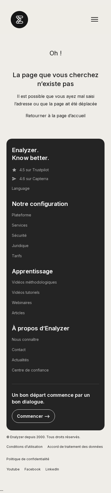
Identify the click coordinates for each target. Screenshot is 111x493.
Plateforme (21, 215)
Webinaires (22, 302)
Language (21, 188)
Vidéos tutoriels (26, 292)
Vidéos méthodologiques (34, 282)
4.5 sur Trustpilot (34, 169)
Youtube (13, 469)
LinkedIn (52, 469)
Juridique (20, 245)
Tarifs (17, 255)
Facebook (33, 469)
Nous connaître (25, 339)
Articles (18, 312)
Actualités (20, 360)
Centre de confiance (30, 370)
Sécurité (19, 235)
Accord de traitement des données (75, 447)
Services (19, 225)
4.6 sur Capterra (33, 178)
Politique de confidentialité (27, 459)
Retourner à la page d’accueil (55, 115)
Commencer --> (33, 416)
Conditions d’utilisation (24, 447)
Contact (19, 349)
